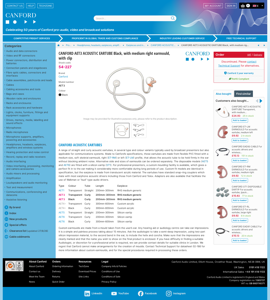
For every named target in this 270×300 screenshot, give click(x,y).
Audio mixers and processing (22, 173)
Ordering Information (62, 266)
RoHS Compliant (240, 78)
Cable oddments (19, 236)
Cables (10, 84)
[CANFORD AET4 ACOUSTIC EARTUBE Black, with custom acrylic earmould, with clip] (264, 45)
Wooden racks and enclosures (23, 98)
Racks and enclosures (18, 103)
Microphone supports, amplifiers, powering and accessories (25, 138)
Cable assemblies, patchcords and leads (29, 80)
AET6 (67, 165)
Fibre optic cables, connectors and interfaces (26, 74)
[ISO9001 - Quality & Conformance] (14, 266)
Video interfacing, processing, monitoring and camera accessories (30, 167)
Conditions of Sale (111, 276)
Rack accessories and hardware (24, 107)
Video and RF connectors (20, 55)
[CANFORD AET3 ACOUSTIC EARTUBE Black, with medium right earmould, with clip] (130, 89)
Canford (63, 76)
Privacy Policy (109, 281)
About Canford (36, 266)
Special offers (18, 224)
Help (31, 5)
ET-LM (130, 157)
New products (18, 219)
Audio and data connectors (21, 50)
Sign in (231, 5)
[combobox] (135, 18)
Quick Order (58, 281)
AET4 (61, 203)
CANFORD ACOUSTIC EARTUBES (80, 144)
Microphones (13, 127)
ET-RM (112, 157)
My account (213, 5)
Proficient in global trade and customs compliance (105, 38)
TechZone (45, 5)
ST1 (109, 165)
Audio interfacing (16, 161)
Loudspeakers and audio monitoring (26, 182)
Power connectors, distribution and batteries (26, 62)
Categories (13, 46)
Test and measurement (19, 187)
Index (12, 213)
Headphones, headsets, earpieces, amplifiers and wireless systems (26, 146)
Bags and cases (15, 93)
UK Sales (239, 267)
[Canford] (196, 56)
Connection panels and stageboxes (26, 67)
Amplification (13, 178)
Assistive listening (16, 199)
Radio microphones (17, 132)
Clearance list (28, 230)
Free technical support (241, 38)
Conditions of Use (111, 271)
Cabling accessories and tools (23, 89)
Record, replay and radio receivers (26, 156)
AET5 (205, 161)
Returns (56, 276)
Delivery (258, 54)
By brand (15, 207)
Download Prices (87, 271)
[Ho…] (60, 45)
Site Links (84, 276)
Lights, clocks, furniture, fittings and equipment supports (27, 114)
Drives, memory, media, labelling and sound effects (27, 121)
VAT (249, 54)
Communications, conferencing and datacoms (26, 193)
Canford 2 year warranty (240, 73)
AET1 (61, 190)
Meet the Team (36, 276)
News (32, 281)
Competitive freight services (32, 38)
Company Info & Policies (114, 266)
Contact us (15, 5)
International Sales (233, 271)
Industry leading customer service (182, 38)
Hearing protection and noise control (27, 152)
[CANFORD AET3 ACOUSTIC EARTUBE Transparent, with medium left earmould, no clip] (258, 45)
